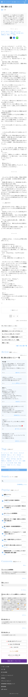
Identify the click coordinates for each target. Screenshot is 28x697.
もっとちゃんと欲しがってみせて (11, 334)
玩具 (16, 462)
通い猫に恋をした (5, 619)
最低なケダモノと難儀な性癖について (12, 337)
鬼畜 (9, 464)
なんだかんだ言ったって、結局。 (11, 340)
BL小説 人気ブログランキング (14, 641)
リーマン (22, 456)
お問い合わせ (4, 689)
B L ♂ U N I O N (14, 647)
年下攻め (14, 459)
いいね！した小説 (5, 666)
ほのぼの (4, 456)
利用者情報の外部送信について (8, 683)
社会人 (19, 464)
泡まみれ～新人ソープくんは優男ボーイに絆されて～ (13, 595)
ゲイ (12, 31)
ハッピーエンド (6, 33)
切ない (3, 459)
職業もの (4, 34)
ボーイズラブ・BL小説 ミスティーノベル (14, 2)
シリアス (16, 460)
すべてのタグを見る (14, 470)
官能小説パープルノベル (14, 661)
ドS (21, 460)
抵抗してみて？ (5, 582)
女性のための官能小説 (14, 655)
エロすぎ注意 (10, 462)
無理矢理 (4, 455)
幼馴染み (4, 466)
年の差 (18, 33)
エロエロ (22, 453)
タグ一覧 (3, 669)
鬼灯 (2, 9)
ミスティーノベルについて (7, 675)
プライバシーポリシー (6, 681)
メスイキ (4, 464)
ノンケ (16, 456)
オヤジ (8, 31)
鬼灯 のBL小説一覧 (21, 346)
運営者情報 (3, 686)
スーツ (3, 462)
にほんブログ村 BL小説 (14, 644)
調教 (24, 460)
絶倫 (20, 462)
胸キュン (10, 34)
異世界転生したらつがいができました (12, 331)
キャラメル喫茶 (14, 651)
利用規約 (3, 678)
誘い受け (20, 459)
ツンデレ (14, 464)
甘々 (23, 33)
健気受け (13, 33)
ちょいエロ (18, 31)
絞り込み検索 (4, 672)
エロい (3, 31)
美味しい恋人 (5, 343)
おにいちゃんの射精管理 (7, 569)
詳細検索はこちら (22, 484)
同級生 (8, 459)
